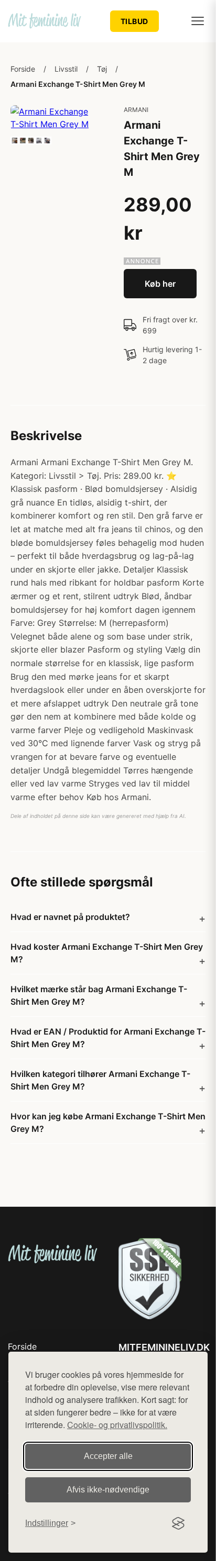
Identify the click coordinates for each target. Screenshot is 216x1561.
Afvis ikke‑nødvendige (108, 1489)
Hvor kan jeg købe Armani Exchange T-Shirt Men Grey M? (108, 1122)
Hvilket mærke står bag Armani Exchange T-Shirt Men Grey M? (98, 995)
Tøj (102, 68)
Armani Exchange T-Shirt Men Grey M (77, 84)
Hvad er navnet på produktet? (70, 917)
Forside (22, 68)
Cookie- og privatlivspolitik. (117, 1425)
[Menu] (197, 20)
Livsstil (66, 68)
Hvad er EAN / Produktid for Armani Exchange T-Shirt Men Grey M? (108, 1037)
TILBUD (134, 21)
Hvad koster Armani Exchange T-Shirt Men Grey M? (106, 952)
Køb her (160, 283)
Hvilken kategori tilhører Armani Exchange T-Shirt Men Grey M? (100, 1080)
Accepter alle (108, 1456)
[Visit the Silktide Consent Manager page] (178, 1523)
